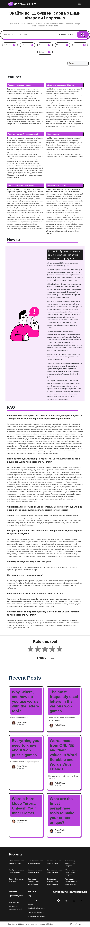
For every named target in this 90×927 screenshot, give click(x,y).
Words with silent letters (36, 908)
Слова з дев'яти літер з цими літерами (71, 872)
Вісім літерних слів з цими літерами (54, 871)
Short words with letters (36, 916)
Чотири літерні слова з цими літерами (70, 863)
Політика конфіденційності (15, 901)
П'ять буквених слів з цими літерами (35, 862)
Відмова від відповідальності (15, 908)
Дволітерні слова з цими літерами (35, 871)
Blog (29, 896)
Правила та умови (16, 896)
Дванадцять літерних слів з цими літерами (52, 881)
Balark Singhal (22, 821)
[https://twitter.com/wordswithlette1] (81, 900)
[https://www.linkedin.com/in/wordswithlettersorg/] (74, 900)
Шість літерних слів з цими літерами (16, 862)
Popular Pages (33, 900)
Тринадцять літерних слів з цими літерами (71, 881)
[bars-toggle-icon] (79, 4)
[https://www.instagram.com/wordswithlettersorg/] (66, 900)
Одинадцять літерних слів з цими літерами (33, 881)
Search (83, 34)
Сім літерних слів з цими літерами (54, 862)
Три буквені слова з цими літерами (16, 871)
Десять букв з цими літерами (16, 880)
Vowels (30, 904)
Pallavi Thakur (22, 722)
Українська (77, 924)
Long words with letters (36, 912)
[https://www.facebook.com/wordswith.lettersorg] (58, 900)
